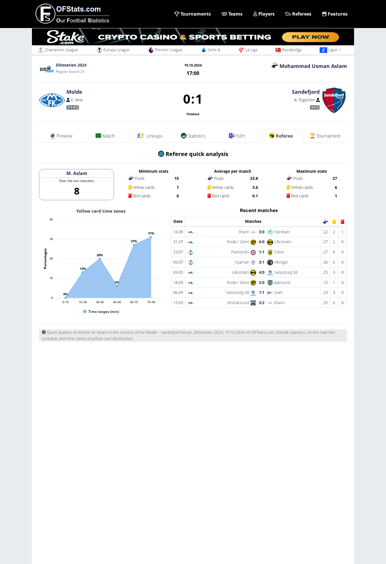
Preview (63, 136)
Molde (74, 91)
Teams (234, 14)
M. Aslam (76, 173)
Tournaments (195, 14)
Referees (301, 14)
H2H (240, 136)
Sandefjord (306, 91)
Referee (284, 136)
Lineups (153, 136)
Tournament (327, 136)
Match (108, 136)
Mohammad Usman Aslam (313, 66)
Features (337, 14)
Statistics (196, 136)
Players (266, 14)
